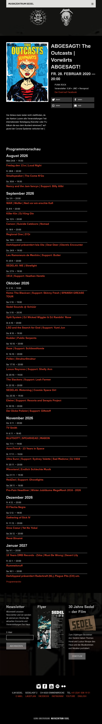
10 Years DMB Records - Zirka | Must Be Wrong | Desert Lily (42, 555)
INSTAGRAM (57, 696)
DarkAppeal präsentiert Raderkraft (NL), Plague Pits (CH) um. (43, 575)
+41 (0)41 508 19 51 (80, 692)
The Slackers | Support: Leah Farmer (28, 379)
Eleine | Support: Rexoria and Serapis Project (33, 400)
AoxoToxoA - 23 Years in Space (25, 448)
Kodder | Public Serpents (21, 337)
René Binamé (14, 538)
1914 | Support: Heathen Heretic (25, 275)
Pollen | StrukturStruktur (21, 358)
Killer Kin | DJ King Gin (20, 213)
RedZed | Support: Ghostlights (24, 479)
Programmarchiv (13, 581)
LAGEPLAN (30, 696)
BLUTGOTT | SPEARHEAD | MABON (28, 438)
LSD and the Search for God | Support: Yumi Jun (35, 327)
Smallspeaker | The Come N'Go (25, 175)
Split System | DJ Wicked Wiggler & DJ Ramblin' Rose (38, 317)
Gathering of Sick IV (18, 517)
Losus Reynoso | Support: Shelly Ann (29, 369)
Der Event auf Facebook (66, 92)
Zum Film (77, 656)
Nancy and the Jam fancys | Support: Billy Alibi (34, 186)
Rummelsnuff (14, 565)
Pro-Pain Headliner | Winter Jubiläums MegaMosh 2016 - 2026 (43, 490)
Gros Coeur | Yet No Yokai (21, 527)
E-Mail (9, 632)
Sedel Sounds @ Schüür (21, 306)
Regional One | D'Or (18, 234)
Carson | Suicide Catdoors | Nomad (27, 223)
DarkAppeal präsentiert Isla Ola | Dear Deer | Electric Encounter (44, 244)
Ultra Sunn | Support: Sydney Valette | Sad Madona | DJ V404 (43, 458)
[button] (61, 99)
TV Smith (11, 427)
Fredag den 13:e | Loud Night (23, 165)
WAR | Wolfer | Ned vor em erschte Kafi (29, 203)
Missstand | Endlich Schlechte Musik (28, 469)
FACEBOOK (44, 696)
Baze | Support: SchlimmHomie (25, 348)
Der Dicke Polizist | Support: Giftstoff (28, 410)
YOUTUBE (70, 696)
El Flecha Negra (16, 507)
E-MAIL (19, 696)
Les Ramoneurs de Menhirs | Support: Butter (33, 255)
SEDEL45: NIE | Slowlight (21, 265)
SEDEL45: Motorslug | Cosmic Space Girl (31, 389)
